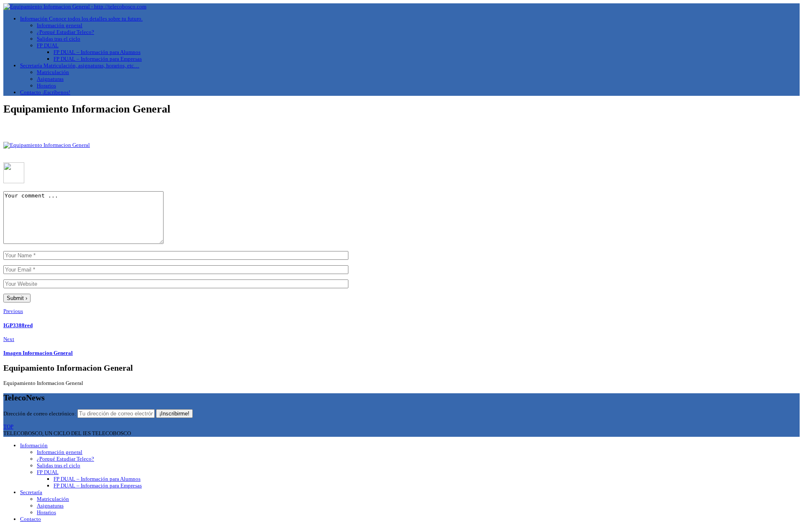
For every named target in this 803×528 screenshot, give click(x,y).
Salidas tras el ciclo (58, 39)
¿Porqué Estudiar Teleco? (65, 32)
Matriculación (53, 72)
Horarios (46, 85)
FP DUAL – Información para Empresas (98, 59)
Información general (59, 25)
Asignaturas (50, 79)
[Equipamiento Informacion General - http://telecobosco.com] (74, 6)
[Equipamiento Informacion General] (46, 145)
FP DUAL (48, 45)
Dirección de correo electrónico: (40, 413)
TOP (8, 426)
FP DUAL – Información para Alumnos (97, 52)
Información (81, 18)
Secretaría (79, 65)
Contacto (45, 92)
